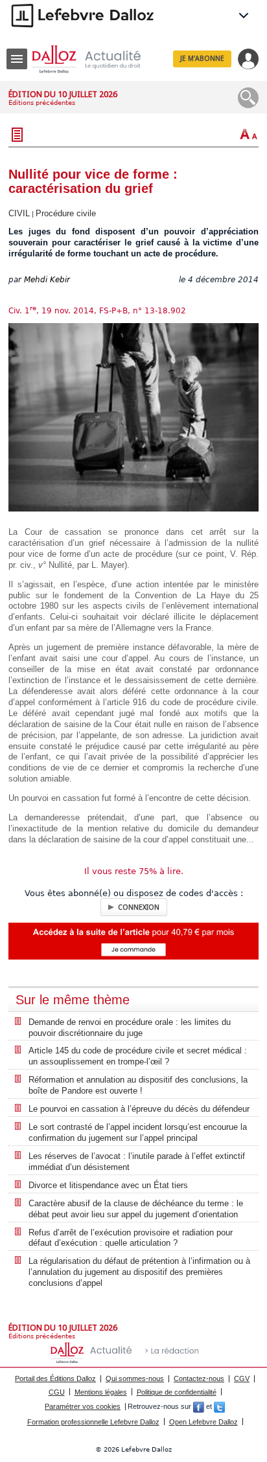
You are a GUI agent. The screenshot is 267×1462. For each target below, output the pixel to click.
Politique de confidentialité (176, 1392)
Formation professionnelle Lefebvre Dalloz (93, 1422)
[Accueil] (96, 59)
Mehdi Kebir (47, 279)
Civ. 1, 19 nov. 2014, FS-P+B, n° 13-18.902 (97, 310)
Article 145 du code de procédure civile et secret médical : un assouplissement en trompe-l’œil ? (138, 1056)
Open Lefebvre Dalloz (203, 1422)
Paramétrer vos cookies (83, 1406)
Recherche (248, 97)
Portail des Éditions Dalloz (55, 1378)
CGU (57, 1392)
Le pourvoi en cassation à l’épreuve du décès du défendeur (139, 1109)
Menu (16, 59)
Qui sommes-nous (135, 1378)
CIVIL (19, 213)
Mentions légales (101, 1392)
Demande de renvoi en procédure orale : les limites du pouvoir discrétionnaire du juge (130, 1027)
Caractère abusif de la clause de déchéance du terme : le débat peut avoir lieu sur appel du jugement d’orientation (136, 1208)
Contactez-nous (199, 1378)
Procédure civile (66, 213)
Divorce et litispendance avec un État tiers (108, 1185)
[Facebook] (198, 1406)
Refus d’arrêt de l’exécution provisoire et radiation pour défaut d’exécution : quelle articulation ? (131, 1238)
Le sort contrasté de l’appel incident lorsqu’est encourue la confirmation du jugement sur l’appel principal (138, 1132)
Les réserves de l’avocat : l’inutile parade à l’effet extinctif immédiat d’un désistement (137, 1161)
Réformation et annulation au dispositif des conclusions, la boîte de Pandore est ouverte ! (138, 1085)
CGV (242, 1378)
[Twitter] (219, 1406)
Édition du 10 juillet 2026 (62, 94)
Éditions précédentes (41, 102)
